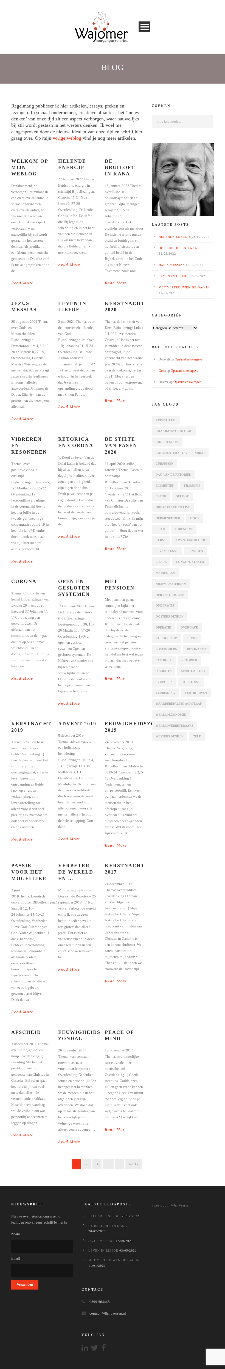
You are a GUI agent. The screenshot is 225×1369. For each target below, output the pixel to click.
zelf (197, 736)
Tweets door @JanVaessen (171, 1205)
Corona (23, 581)
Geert (162, 371)
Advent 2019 (77, 723)
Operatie (163, 627)
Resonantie (197, 649)
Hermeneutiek (168, 518)
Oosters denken (170, 616)
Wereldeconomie (171, 714)
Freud (161, 496)
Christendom (167, 442)
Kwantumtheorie (190, 540)
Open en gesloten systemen (74, 588)
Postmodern (166, 649)
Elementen (165, 485)
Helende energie (175, 236)
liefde (161, 561)
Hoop (194, 518)
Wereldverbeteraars (174, 725)
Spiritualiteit (193, 671)
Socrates (163, 671)
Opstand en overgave (188, 359)
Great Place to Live (173, 507)
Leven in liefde (174, 276)
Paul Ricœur (166, 638)
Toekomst (191, 682)
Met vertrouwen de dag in (184, 287)
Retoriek (189, 660)
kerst (161, 540)
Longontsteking (191, 561)
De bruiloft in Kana (120, 167)
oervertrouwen (170, 594)
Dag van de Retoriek (174, 474)
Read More (22, 283)
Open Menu (144, 26)
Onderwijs (165, 605)
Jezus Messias (172, 264)
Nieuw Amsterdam (171, 583)
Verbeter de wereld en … (75, 872)
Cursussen (164, 463)
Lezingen (195, 551)
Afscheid (26, 1032)
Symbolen (164, 682)
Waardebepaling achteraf (179, 703)
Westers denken (170, 736)
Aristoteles (166, 420)
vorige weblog (67, 138)
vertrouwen (196, 693)
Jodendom (184, 529)
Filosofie (192, 485)
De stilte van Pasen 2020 (121, 445)
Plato (192, 638)
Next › (133, 1164)
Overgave (189, 627)
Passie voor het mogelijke (29, 872)
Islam (160, 529)
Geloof (182, 496)
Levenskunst (167, 551)
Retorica (164, 660)
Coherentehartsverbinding (180, 453)
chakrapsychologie (174, 431)
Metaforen (165, 572)
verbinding (165, 693)
